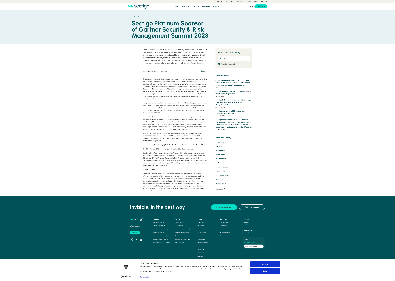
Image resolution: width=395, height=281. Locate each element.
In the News (220, 154)
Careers (222, 229)
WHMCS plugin (179, 242)
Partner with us (179, 222)
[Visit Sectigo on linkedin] (136, 239)
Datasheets (220, 150)
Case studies (201, 239)
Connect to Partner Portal (182, 239)
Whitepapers (221, 183)
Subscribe (135, 232)
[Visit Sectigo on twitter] (132, 239)
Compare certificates (159, 225)
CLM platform (179, 225)
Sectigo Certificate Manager (161, 229)
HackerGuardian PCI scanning (161, 242)
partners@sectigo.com (249, 233)
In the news (201, 222)
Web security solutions (182, 232)
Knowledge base (202, 229)
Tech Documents (222, 175)
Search (219, 1)
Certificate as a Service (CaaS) (184, 229)
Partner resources (180, 236)
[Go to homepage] (138, 6)
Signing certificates (158, 232)
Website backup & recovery (161, 239)
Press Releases (222, 167)
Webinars (219, 179)
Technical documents (204, 236)
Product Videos (222, 171)
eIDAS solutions (157, 246)
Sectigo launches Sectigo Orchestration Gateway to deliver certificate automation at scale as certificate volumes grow (233, 82)
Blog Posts (220, 142)
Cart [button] (226, 1)
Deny (265, 271)
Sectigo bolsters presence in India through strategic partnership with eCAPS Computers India (233, 102)
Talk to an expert (252, 207)
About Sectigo (224, 222)
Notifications (221, 159)
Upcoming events (203, 242)
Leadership (223, 225)
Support (248, 1)
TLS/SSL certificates (158, 222)
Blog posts (201, 225)
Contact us (223, 236)
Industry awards (225, 232)
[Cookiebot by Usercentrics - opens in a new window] (126, 277)
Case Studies (221, 146)
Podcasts (219, 163)
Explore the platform (224, 207)
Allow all (265, 264)
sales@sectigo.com (248, 225)
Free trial (264, 1)
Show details (144, 277)
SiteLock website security (160, 236)
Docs (256, 1)
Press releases (202, 232)
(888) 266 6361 (251, 242)
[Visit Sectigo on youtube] (141, 239)
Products (156, 219)
